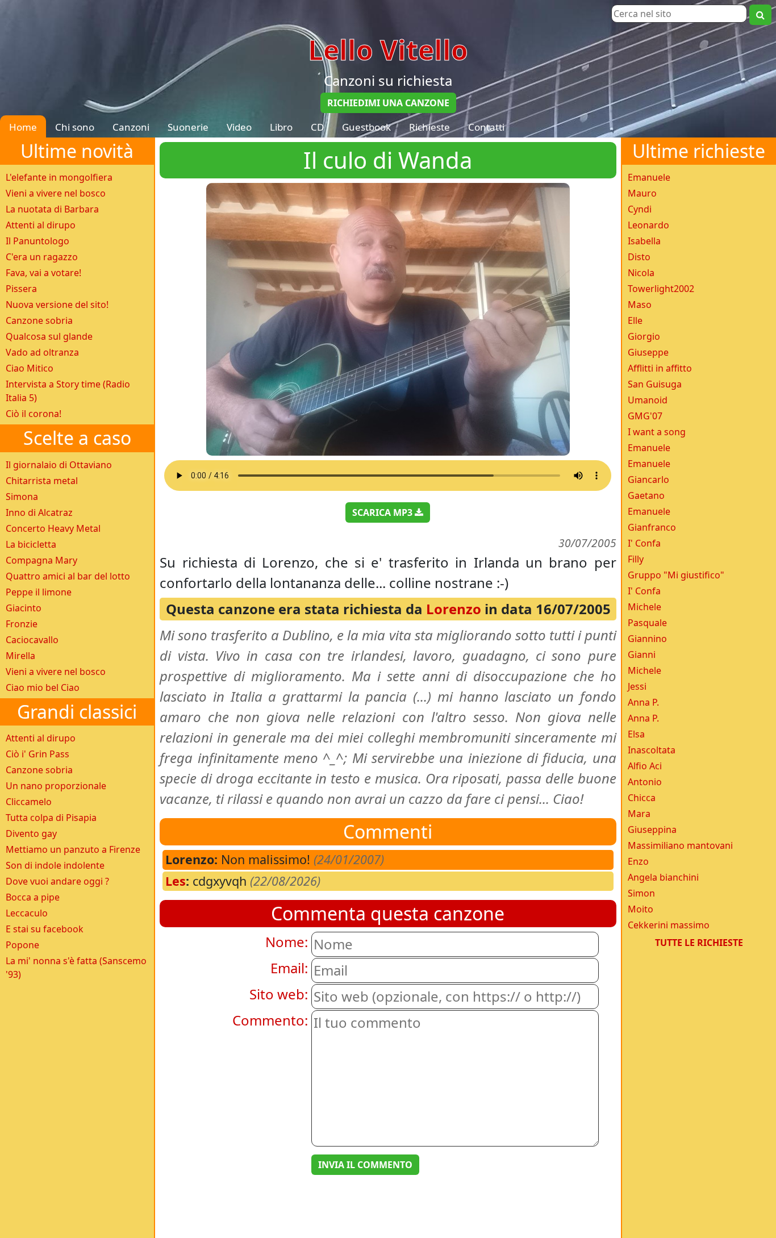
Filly (636, 559)
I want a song (657, 432)
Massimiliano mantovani (680, 845)
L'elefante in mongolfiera (59, 177)
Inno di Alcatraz (39, 512)
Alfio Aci (645, 766)
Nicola (641, 272)
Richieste (429, 127)
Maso (640, 304)
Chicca (642, 797)
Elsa (636, 734)
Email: (289, 967)
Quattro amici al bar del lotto (68, 576)
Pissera (21, 288)
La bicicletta (31, 544)
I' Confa (644, 543)
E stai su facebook (45, 929)
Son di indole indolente (55, 865)
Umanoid (647, 400)
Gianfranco (652, 527)
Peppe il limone (39, 592)
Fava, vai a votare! (43, 272)
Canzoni (130, 127)
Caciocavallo (32, 639)
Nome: (286, 941)
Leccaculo (27, 913)
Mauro (642, 193)
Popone (22, 945)
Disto (639, 257)
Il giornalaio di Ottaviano (59, 464)
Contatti (486, 127)
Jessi (637, 686)
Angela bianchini (663, 877)
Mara (639, 813)
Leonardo (648, 225)
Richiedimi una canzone (388, 103)
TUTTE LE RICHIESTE (699, 942)
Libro (281, 127)
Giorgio (644, 336)
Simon (641, 893)
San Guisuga (655, 384)
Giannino (647, 638)
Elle (635, 320)
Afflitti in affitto (660, 368)
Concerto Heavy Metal (53, 528)
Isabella (644, 241)
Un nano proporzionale (56, 786)
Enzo (638, 861)
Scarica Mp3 (383, 512)
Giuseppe (648, 352)
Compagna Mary (41, 560)
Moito (640, 909)
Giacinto (23, 608)
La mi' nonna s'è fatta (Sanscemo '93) (76, 967)
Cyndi (640, 209)
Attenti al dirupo (41, 225)
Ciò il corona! (33, 413)
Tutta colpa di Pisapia (51, 817)
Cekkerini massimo (669, 925)
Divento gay (31, 833)
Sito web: (278, 994)
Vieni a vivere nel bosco (56, 193)
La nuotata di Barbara (52, 209)
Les (175, 881)
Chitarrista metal (42, 480)
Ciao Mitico (29, 368)
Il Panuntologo (37, 241)
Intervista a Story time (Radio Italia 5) (68, 391)
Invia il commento (365, 1164)
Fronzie (21, 624)
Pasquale (647, 622)
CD (317, 127)
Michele (644, 607)
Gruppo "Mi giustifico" (676, 575)
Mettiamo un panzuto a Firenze (73, 849)
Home (23, 127)
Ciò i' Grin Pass (37, 754)
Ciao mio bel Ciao (43, 687)
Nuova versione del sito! (57, 304)
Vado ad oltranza (42, 352)
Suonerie (188, 127)
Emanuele (649, 177)
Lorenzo (453, 608)
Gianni (642, 654)
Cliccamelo (29, 801)
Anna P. (643, 702)
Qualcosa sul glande (49, 336)
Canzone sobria (39, 320)
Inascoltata (651, 750)
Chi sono (74, 127)
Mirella (20, 655)
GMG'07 (645, 416)
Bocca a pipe (33, 897)
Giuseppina (652, 829)
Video (239, 127)
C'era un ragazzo (42, 257)
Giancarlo (648, 479)
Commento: (270, 1020)
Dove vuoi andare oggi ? (57, 881)
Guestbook (366, 127)
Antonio (645, 782)
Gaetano (646, 495)
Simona (22, 496)
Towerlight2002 (661, 288)
